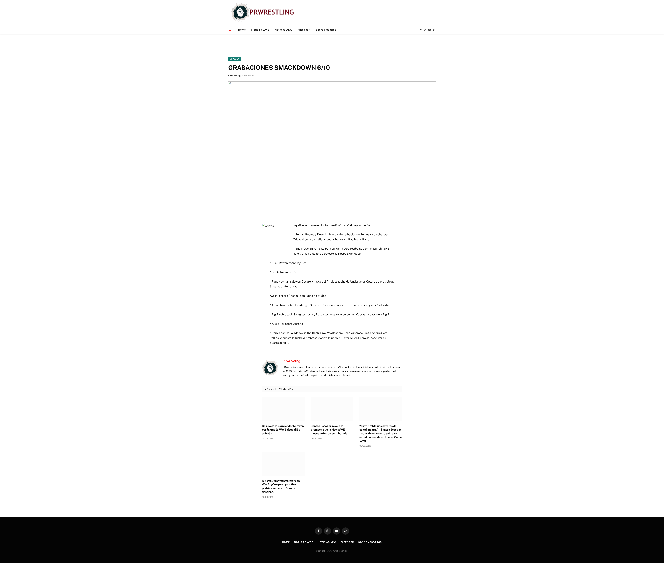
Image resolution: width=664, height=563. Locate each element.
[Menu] (230, 29)
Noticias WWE (260, 29)
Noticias (234, 59)
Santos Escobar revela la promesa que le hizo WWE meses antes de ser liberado (329, 429)
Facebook (304, 29)
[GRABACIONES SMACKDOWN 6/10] (332, 149)
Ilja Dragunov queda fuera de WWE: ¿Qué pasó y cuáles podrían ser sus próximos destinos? (281, 486)
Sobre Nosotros (326, 29)
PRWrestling (234, 75)
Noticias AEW (283, 29)
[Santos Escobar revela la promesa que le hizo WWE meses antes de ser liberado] (332, 409)
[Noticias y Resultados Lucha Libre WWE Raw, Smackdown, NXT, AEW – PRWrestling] (263, 12)
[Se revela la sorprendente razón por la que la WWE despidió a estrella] (283, 409)
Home (242, 29)
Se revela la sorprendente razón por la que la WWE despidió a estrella (283, 429)
